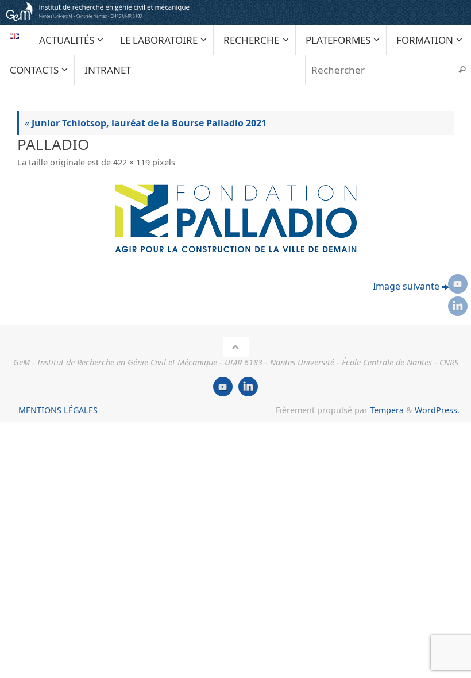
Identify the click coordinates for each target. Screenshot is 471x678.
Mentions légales (58, 410)
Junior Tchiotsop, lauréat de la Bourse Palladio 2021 (146, 123)
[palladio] (235, 218)
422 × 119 (131, 162)
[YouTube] (458, 284)
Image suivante (406, 286)
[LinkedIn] (458, 306)
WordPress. (437, 410)
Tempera (387, 410)
